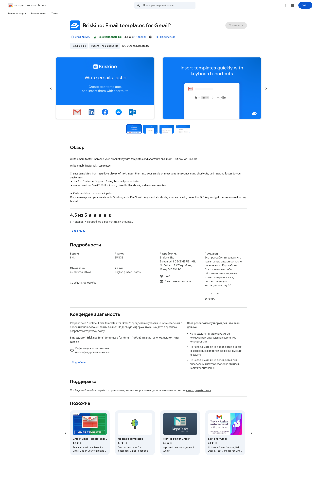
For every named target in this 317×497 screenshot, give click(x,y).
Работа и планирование (104, 45)
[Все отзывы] (79, 231)
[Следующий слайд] (266, 88)
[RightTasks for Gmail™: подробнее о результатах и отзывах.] (171, 443)
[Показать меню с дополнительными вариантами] (285, 5)
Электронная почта (176, 281)
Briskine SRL (82, 37)
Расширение (79, 45)
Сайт (167, 276)
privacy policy (96, 331)
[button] (292, 5)
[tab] (17, 14)
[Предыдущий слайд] (51, 88)
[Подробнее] (79, 362)
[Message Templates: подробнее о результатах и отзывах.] (126, 443)
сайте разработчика (198, 390)
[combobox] (169, 5)
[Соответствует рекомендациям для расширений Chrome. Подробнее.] (95, 37)
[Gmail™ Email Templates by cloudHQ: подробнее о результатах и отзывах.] (81, 443)
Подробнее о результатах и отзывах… (110, 221)
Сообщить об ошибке (83, 282)
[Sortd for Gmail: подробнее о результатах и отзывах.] (216, 443)
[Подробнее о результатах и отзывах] (218, 294)
